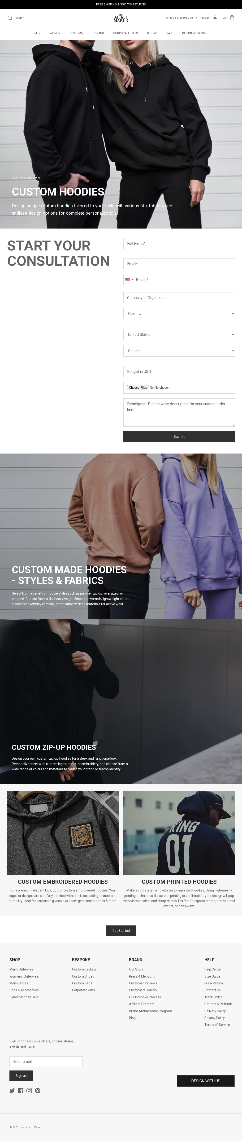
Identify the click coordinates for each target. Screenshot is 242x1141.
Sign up (21, 1076)
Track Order (213, 997)
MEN (37, 33)
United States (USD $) (179, 17)
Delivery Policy (215, 1011)
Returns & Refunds (218, 1004)
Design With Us (205, 1081)
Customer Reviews (143, 983)
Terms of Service (217, 1025)
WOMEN (55, 33)
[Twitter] (12, 1090)
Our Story (136, 969)
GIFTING (152, 33)
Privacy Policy (214, 1018)
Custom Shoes (83, 976)
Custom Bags (82, 983)
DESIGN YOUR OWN (194, 33)
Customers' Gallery (143, 990)
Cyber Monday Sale (23, 997)
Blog (132, 1018)
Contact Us (212, 990)
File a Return (213, 983)
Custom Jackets (84, 969)
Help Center (213, 969)
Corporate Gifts (83, 990)
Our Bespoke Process (145, 997)
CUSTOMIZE (77, 33)
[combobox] (129, 279)
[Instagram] (29, 1090)
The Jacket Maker (30, 1127)
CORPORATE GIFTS (125, 33)
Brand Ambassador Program (150, 1011)
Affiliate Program (142, 1004)
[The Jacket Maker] (121, 18)
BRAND (99, 33)
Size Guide (212, 976)
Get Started (121, 931)
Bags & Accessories (24, 990)
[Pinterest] (37, 1090)
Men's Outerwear (22, 969)
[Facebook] (20, 1090)
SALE (169, 33)
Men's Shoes (18, 983)
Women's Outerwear (24, 976)
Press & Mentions (142, 976)
